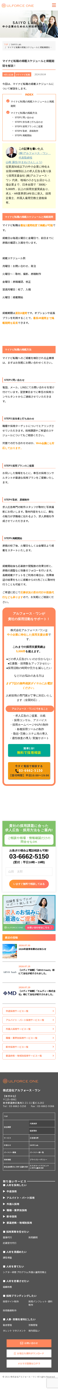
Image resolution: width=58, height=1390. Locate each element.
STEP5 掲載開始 (23, 135)
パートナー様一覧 (37, 1152)
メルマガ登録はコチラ (29, 1363)
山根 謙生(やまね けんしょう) (24, 162)
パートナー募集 (10, 1152)
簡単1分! (29, 750)
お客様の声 (34, 1138)
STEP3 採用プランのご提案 (29, 126)
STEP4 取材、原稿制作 (26, 131)
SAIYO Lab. (34, 1145)
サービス (7, 1138)
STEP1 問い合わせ (24, 117)
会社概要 (7, 1127)
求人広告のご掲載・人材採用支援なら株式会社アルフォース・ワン (18, 5)
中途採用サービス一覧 (17, 1011)
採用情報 (7, 1159)
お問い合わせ (31, 1343)
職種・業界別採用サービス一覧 (21, 1037)
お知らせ (7, 1145)
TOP (6, 1116)
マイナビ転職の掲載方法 (24, 113)
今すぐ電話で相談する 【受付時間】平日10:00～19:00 (29, 770)
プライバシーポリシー (38, 1159)
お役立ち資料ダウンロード (30, 1353)
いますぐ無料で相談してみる (29, 883)
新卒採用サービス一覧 (17, 1046)
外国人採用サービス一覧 (18, 1028)
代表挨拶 (33, 1123)
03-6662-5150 (29, 856)
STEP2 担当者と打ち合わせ (29, 122)
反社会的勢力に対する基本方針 (16, 1166)
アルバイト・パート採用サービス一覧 (25, 1020)
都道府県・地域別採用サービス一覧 (24, 1055)
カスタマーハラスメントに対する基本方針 (39, 1166)
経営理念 (33, 1130)
